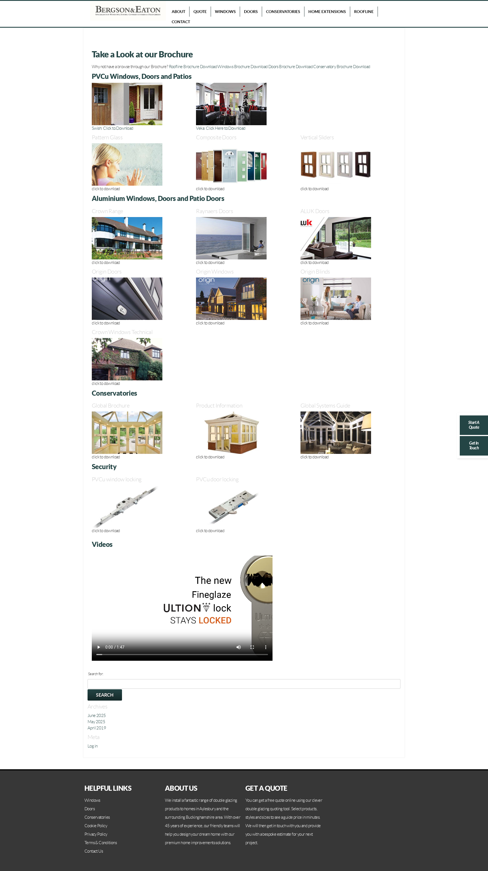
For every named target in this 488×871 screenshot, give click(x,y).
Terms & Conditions (100, 842)
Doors (251, 11)
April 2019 (97, 728)
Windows (225, 11)
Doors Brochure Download (290, 66)
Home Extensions (327, 11)
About (178, 11)
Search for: (95, 674)
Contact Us (93, 851)
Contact (181, 22)
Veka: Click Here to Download (220, 128)
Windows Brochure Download (242, 66)
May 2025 (96, 722)
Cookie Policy (95, 826)
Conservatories (283, 11)
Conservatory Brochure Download (341, 66)
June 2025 (97, 715)
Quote (200, 11)
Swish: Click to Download (112, 128)
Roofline (364, 11)
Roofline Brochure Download (193, 66)
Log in (92, 746)
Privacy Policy (95, 834)
